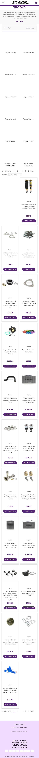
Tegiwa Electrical (10, 97)
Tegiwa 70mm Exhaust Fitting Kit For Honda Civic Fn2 (29, 642)
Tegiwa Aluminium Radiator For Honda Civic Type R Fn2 (28, 545)
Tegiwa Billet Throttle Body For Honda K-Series (10, 352)
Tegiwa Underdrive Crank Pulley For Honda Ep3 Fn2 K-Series (10, 642)
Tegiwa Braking (10, 52)
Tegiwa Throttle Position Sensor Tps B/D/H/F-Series (28, 593)
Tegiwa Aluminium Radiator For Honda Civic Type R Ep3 (28, 400)
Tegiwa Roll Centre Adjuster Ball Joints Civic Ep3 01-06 (29, 448)
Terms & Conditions (19, 727)
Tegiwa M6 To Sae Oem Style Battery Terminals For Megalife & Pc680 (28, 497)
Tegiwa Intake (10, 141)
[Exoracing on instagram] (19, 735)
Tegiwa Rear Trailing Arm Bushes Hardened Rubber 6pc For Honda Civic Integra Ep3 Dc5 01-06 (10, 595)
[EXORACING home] (19, 2)
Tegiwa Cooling (28, 52)
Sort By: (4, 174)
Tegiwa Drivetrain (28, 74)
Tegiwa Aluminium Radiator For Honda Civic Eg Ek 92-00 (10, 545)
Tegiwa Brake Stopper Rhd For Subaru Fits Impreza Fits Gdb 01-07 (10, 690)
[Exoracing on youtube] (24, 735)
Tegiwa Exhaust (10, 119)
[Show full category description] (19, 21)
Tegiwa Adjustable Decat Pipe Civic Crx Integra (10, 497)
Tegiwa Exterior (28, 119)
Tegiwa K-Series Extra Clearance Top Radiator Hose (10, 400)
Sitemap (31, 756)
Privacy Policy (19, 724)
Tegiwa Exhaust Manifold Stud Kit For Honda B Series (28, 255)
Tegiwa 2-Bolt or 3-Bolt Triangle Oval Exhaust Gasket (10, 255)
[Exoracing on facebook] (14, 735)
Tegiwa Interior (28, 141)
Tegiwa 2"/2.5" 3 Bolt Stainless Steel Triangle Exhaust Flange (28, 303)
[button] (19, 28)
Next (32, 171)
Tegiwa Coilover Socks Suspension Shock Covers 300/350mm (28, 206)
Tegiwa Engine (28, 97)
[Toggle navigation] (5, 2)
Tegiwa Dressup (10, 74)
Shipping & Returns (19, 731)
